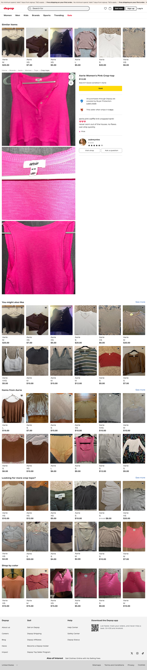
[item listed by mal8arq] (134, 536)
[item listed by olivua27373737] (13, 536)
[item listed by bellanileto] (110, 320)
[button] (105, 145)
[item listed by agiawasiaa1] (61, 583)
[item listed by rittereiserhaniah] (85, 361)
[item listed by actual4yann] (85, 408)
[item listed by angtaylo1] (110, 408)
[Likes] (105, 8)
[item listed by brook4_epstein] (37, 361)
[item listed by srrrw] (13, 583)
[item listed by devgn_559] (13, 320)
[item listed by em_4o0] (13, 449)
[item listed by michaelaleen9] (61, 449)
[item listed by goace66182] (61, 408)
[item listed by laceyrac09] (134, 583)
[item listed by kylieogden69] (37, 449)
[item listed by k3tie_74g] (61, 320)
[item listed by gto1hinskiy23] (37, 536)
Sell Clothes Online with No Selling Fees (82, 658)
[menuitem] (8, 15)
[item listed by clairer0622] (134, 496)
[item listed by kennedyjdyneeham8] (110, 449)
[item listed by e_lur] (134, 449)
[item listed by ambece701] (85, 583)
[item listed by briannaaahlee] (85, 320)
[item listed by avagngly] (37, 320)
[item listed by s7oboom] (37, 408)
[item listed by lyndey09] (110, 583)
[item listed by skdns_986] (85, 536)
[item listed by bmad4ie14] (37, 583)
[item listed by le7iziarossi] (13, 408)
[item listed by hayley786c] (110, 536)
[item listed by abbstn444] (85, 496)
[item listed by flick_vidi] (110, 361)
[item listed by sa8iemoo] (85, 449)
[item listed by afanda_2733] (134, 320)
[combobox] (59, 8)
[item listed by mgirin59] (13, 361)
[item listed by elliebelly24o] (134, 408)
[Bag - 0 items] (110, 8)
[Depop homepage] (9, 8)
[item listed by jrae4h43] (61, 361)
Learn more (91, 103)
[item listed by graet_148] (61, 496)
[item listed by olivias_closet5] (110, 496)
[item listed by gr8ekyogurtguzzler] (37, 496)
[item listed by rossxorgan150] (61, 536)
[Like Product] (21, 30)
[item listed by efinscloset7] (13, 496)
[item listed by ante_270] (134, 361)
